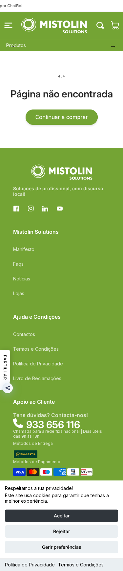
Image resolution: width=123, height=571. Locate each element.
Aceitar (62, 515)
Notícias (21, 278)
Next (111, 45)
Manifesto (23, 249)
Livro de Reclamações (37, 378)
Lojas (18, 293)
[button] (8, 25)
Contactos (24, 334)
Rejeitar (61, 531)
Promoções (80, 45)
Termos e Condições (81, 564)
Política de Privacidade (30, 564)
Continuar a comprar (61, 117)
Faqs (18, 264)
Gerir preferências (61, 547)
